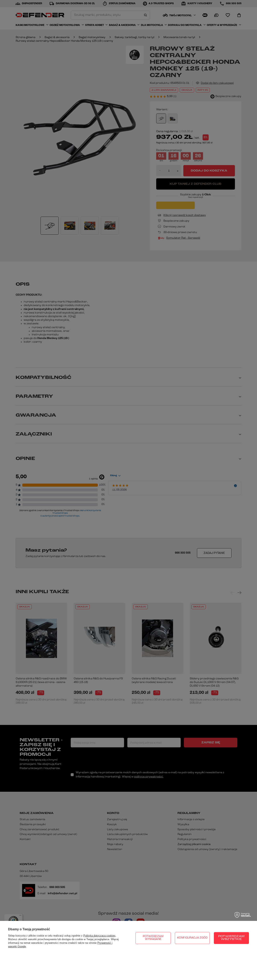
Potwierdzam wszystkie (231, 938)
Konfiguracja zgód (192, 937)
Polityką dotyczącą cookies (99, 935)
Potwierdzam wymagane (153, 938)
